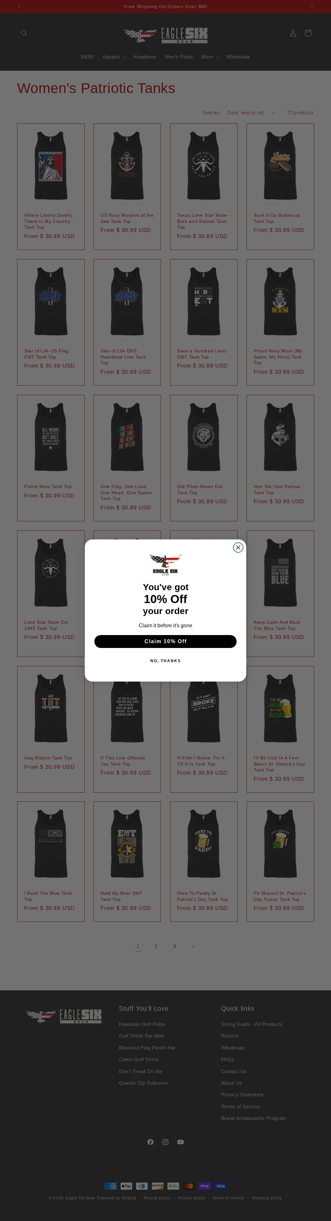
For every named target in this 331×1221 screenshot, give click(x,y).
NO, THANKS (165, 661)
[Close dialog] (238, 547)
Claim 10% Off (165, 641)
